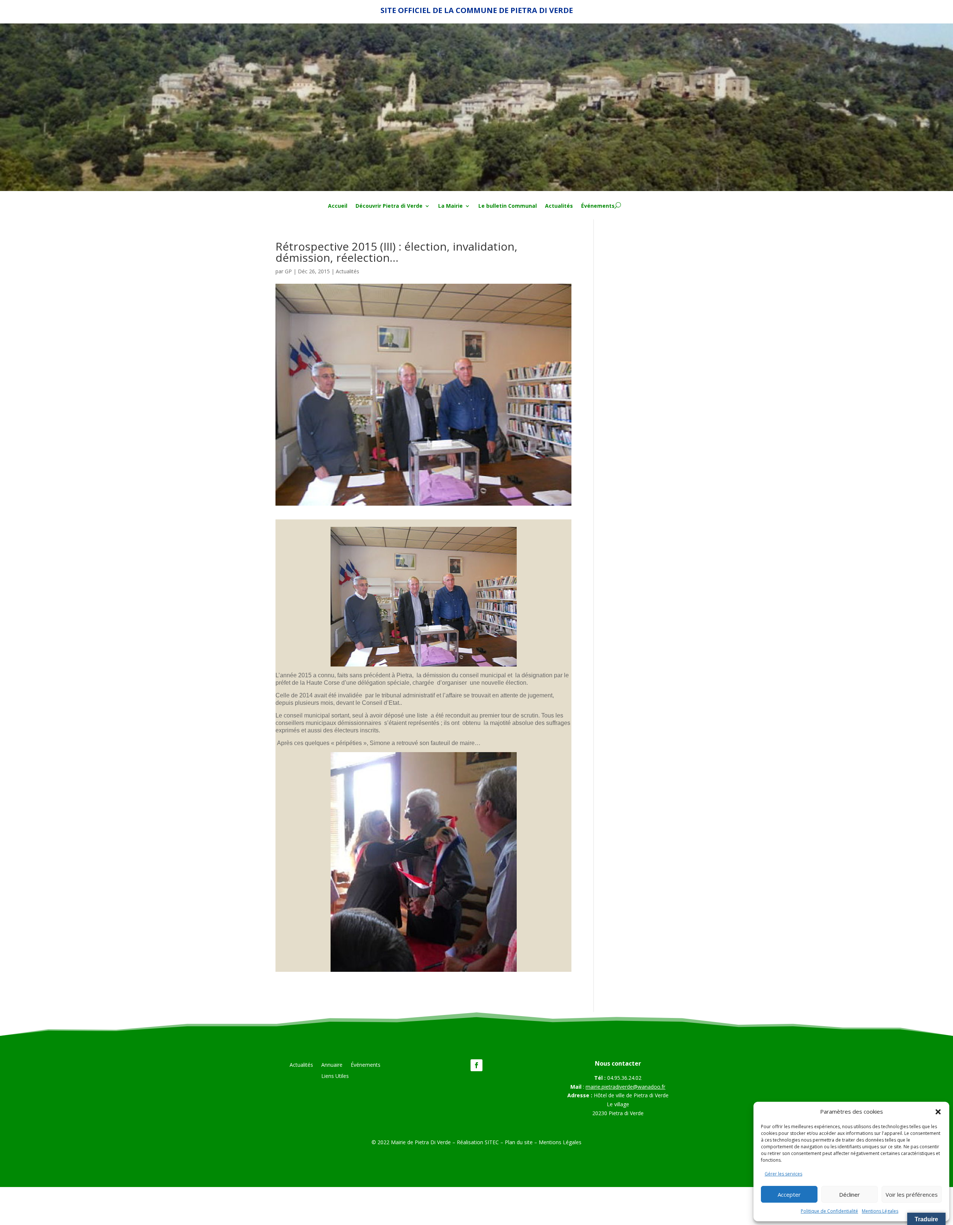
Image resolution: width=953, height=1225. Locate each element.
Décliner (849, 1194)
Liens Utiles (335, 1076)
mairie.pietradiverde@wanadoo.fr (625, 1086)
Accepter (789, 1194)
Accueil (337, 206)
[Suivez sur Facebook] (476, 1065)
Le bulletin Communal (507, 206)
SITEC (492, 1142)
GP (288, 271)
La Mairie (450, 206)
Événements (598, 206)
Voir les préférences (912, 1194)
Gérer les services (783, 1174)
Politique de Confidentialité (829, 1211)
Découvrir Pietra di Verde (389, 206)
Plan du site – (522, 1142)
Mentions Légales (880, 1211)
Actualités (559, 206)
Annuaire (331, 1065)
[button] (938, 1112)
